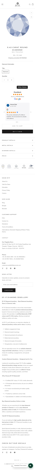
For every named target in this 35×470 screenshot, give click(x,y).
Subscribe (9, 290)
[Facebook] (2, 268)
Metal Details (7, 145)
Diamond (5, 72)
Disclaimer (5, 224)
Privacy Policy (6, 190)
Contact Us (5, 221)
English (16, 460)
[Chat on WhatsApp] (30, 465)
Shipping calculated (14, 58)
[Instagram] (6, 268)
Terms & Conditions (7, 227)
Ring (3, 203)
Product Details (8, 140)
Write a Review (22, 87)
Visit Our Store (6, 184)
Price (4, 155)
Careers (4, 193)
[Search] (29, 4)
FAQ (3, 218)
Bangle (4, 205)
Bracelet (4, 208)
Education (5, 187)
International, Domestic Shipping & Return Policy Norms (16, 231)
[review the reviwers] (7, 110)
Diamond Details (8, 150)
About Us (4, 181)
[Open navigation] (2, 4)
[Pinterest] (10, 268)
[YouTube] (14, 268)
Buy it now (17, 131)
